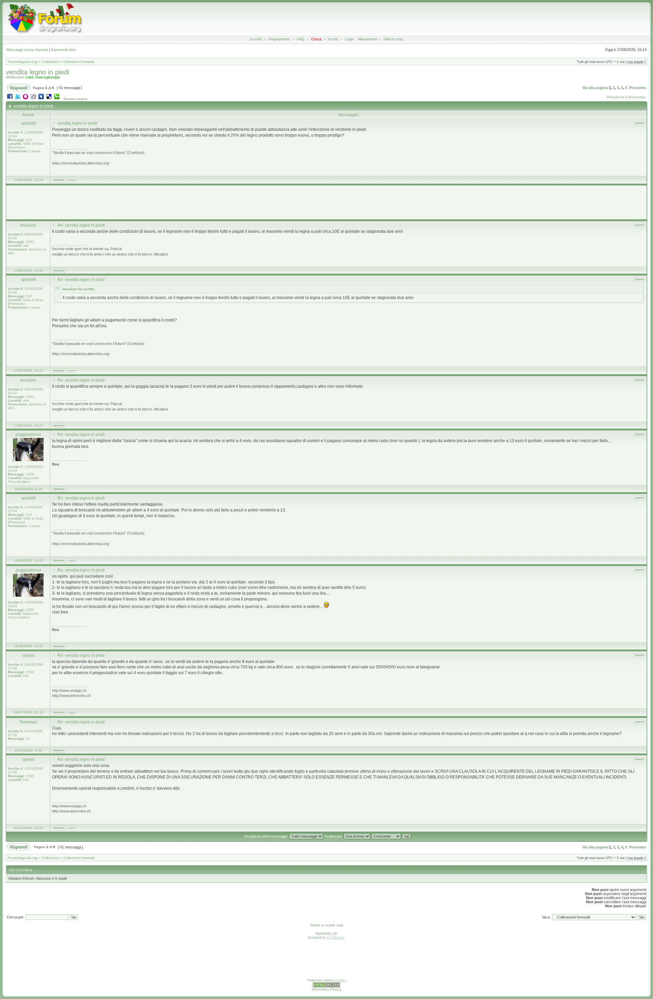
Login (349, 39)
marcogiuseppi (48, 77)
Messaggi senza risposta (27, 50)
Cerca (316, 39)
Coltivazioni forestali (78, 62)
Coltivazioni (50, 62)
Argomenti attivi (63, 50)
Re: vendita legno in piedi (81, 225)
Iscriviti (256, 39)
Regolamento (279, 39)
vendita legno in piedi (37, 72)
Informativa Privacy (326, 989)
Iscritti (333, 39)
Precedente (615, 97)
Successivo (637, 97)
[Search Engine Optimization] (326, 986)
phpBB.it (341, 980)
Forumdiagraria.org (22, 62)
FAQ (300, 39)
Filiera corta (393, 39)
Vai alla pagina (595, 88)
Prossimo (637, 88)
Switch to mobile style (327, 925)
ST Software (335, 937)
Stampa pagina (75, 99)
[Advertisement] (306, 18)
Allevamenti (367, 39)
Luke (30, 77)
